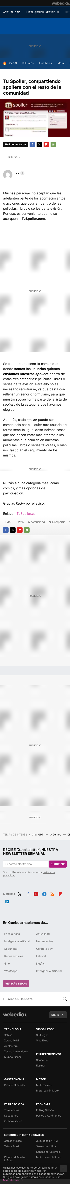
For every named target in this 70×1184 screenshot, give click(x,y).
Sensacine (42, 1060)
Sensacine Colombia (48, 1151)
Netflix (40, 963)
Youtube (36, 893)
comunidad (38, 522)
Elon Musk (45, 63)
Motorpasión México (48, 1157)
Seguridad (11, 948)
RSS (52, 893)
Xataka (8, 1035)
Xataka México (13, 1140)
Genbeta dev (44, 948)
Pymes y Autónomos (48, 1115)
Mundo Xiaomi (12, 1056)
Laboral (41, 956)
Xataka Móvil (11, 1040)
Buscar (64, 999)
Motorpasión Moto (47, 1090)
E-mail (53, 144)
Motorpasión (44, 1085)
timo (7, 963)
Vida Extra (42, 1040)
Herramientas (44, 941)
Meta (61, 63)
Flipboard (46, 144)
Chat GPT (38, 834)
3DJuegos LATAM (47, 1140)
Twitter (39, 144)
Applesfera (11, 1045)
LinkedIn (7, 901)
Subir (55, 1014)
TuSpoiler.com (27, 514)
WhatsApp (11, 971)
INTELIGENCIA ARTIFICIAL (43, 12)
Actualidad (43, 933)
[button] (19, 173)
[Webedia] (61, 3)
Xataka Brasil (11, 1146)
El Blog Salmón (45, 1110)
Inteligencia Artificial (49, 971)
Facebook (32, 144)
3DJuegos (42, 1035)
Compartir (58, 522)
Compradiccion (13, 1121)
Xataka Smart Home (16, 1051)
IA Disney (56, 834)
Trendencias (11, 1110)
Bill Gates (28, 63)
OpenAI (12, 63)
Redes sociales (13, 956)
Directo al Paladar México (14, 1159)
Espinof (40, 1065)
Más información (13, 1180)
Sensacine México (47, 1146)
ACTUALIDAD (11, 12)
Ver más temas (16, 983)
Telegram (44, 893)
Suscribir (58, 864)
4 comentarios (17, 144)
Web (21, 522)
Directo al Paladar (14, 1085)
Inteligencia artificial (17, 941)
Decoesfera (11, 1115)
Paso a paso (12, 933)
